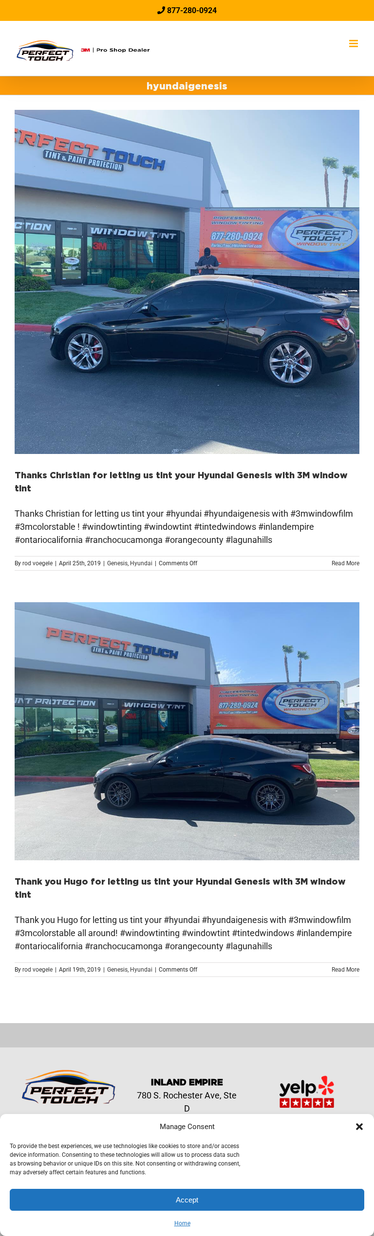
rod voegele (37, 563)
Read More (345, 563)
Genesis (117, 563)
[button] (359, 1127)
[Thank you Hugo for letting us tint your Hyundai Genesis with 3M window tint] (187, 731)
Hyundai (141, 563)
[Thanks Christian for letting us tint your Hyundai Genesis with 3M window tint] (187, 282)
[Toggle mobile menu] (354, 43)
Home (182, 1223)
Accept (187, 1200)
